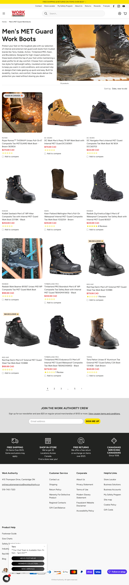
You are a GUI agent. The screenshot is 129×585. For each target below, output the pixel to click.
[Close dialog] (86, 276)
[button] (6, 578)
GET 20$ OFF (64, 299)
